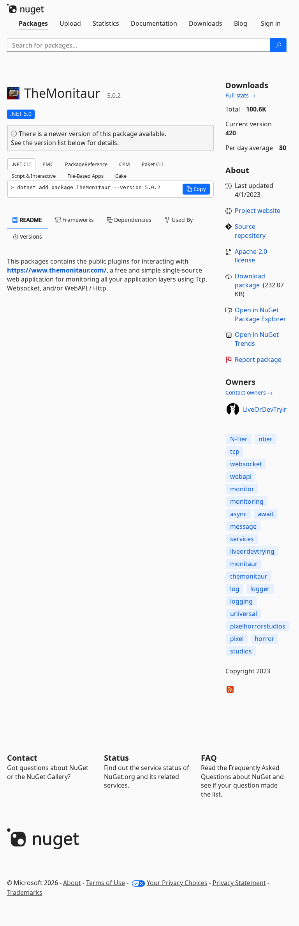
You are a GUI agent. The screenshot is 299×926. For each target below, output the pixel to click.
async (238, 514)
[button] (196, 189)
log (234, 588)
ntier (266, 439)
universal (243, 613)
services (242, 539)
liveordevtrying (252, 551)
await (266, 514)
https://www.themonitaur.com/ (57, 270)
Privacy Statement (239, 882)
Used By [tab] (181, 219)
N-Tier (239, 439)
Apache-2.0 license (251, 256)
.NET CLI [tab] (21, 164)
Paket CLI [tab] (153, 164)
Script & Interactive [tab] (34, 175)
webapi (241, 476)
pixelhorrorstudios (257, 626)
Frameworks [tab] (77, 219)
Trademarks (24, 892)
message (243, 526)
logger (260, 588)
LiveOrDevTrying (267, 409)
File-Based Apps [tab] (85, 175)
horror (264, 638)
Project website (257, 210)
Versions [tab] (30, 236)
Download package (250, 280)
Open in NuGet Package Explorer (260, 314)
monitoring (247, 501)
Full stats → (240, 95)
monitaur (244, 563)
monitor (242, 489)
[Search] (278, 45)
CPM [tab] (124, 164)
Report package (258, 359)
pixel (237, 638)
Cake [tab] (121, 175)
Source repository (250, 231)
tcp (234, 451)
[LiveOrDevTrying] (233, 409)
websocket (246, 464)
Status (116, 757)
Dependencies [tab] (132, 219)
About (72, 882)
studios (241, 651)
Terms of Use (105, 882)
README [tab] (30, 219)
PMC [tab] (47, 164)
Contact (22, 757)
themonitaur (248, 576)
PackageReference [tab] (86, 164)
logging (241, 601)
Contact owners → (249, 392)
